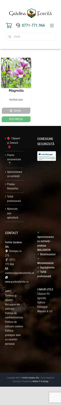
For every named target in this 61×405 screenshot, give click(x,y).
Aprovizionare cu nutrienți (14, 174)
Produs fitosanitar (12, 186)
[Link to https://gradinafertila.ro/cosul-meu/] (9, 25)
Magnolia (16, 90)
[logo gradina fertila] (30, 9)
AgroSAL (42, 298)
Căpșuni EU (43, 293)
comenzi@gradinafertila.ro (19, 273)
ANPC (8, 291)
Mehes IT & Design (40, 381)
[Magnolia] (16, 73)
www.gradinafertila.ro (16, 281)
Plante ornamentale (14, 157)
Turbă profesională (14, 199)
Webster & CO (44, 311)
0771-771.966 (33, 25)
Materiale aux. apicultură (12, 213)
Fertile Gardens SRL (30, 377)
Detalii (17, 110)
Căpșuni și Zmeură (13, 140)
